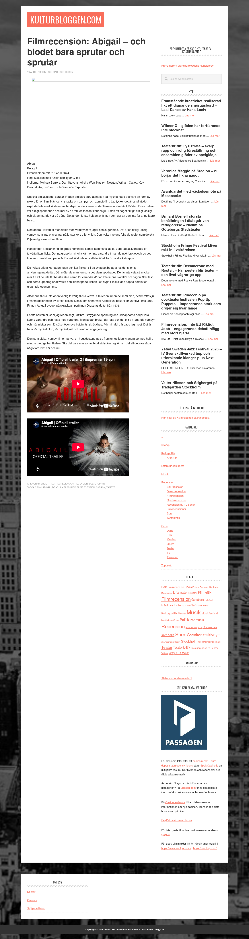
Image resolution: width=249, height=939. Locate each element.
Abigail (47, 487)
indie (177, 605)
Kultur (206, 605)
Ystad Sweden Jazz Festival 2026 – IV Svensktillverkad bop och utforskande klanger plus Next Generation (191, 355)
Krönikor (172, 457)
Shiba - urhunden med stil (176, 678)
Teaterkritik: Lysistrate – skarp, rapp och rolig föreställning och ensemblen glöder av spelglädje (189, 150)
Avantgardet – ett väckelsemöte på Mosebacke (191, 193)
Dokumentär (166, 592)
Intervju (165, 445)
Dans (170, 530)
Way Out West (179, 653)
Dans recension (176, 491)
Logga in (159, 929)
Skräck (100, 487)
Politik (184, 619)
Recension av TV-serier (181, 504)
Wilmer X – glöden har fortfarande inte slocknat (190, 127)
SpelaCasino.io (209, 765)
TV (168, 552)
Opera (170, 544)
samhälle (167, 634)
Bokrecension (175, 487)
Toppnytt (102, 483)
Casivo (165, 835)
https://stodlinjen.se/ (205, 848)
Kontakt (31, 892)
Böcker (189, 587)
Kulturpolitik (168, 453)
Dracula (57, 487)
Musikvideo (167, 620)
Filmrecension (65, 483)
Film (52, 483)
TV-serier (172, 557)
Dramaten (181, 592)
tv (209, 648)
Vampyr (110, 487)
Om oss (32, 900)
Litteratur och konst (172, 466)
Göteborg (197, 599)
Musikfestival (209, 613)
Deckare (213, 587)
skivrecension (167, 641)
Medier (182, 613)
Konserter (189, 605)
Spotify (177, 641)
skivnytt (213, 634)
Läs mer (190, 115)
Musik (165, 474)
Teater (170, 548)
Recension (81, 483)
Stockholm (189, 641)
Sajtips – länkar (36, 908)
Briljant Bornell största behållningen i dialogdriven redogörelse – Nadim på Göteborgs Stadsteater (185, 222)
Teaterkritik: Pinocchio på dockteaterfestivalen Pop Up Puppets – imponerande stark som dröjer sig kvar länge (191, 301)
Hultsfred (209, 600)
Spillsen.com (188, 787)
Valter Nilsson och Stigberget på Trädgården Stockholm (189, 385)
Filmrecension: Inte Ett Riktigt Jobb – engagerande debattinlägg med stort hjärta (190, 328)
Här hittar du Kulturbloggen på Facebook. (185, 417)
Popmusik (197, 619)
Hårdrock (167, 605)
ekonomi (193, 592)
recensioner (191, 627)
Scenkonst (196, 634)
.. (162, 436)
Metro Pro (110, 929)
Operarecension (176, 500)
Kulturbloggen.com (65, 19)
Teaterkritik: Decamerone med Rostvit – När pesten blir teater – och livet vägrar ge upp (189, 270)
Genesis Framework (129, 929)
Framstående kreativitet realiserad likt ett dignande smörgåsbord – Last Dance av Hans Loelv (191, 105)
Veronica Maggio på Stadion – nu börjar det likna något (190, 173)
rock (200, 627)
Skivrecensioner (176, 509)
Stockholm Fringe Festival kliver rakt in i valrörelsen (189, 247)
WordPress (147, 929)
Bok (164, 586)
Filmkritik (70, 487)
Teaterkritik (173, 518)
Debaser (204, 587)
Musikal (171, 539)
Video (164, 653)
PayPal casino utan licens (176, 820)
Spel (169, 513)
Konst (199, 605)
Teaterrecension (199, 647)
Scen (92, 483)
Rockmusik (210, 627)
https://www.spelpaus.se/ (176, 848)
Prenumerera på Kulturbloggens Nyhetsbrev (187, 65)
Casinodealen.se (175, 802)
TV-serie (214, 647)
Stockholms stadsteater (209, 641)
